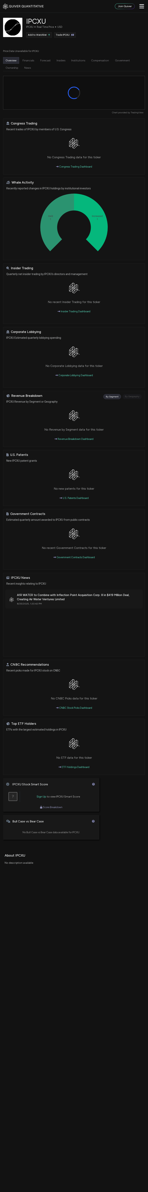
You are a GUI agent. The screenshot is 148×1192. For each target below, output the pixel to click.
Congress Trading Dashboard (75, 166)
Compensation (100, 60)
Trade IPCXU (63, 34)
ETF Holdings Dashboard (75, 767)
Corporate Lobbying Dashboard (75, 375)
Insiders (61, 60)
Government (122, 60)
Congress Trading (24, 123)
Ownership (12, 67)
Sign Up (41, 796)
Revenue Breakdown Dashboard (75, 439)
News (27, 67)
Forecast (45, 60)
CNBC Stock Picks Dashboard (75, 707)
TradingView (137, 112)
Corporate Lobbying (26, 332)
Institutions (78, 60)
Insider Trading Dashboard (75, 311)
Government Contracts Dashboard (75, 557)
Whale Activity (23, 182)
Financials (28, 60)
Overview (11, 60)
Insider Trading (22, 268)
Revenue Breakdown (26, 395)
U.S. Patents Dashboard (75, 498)
